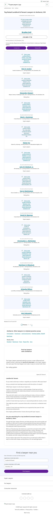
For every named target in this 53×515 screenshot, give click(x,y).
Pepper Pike (26, 342)
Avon (31, 342)
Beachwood (15, 342)
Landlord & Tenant (7, 8)
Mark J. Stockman (26, 117)
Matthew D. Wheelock (26, 265)
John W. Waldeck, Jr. (26, 167)
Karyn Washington (26, 191)
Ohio (13, 8)
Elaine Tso (26, 143)
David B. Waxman (26, 215)
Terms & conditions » (20, 509)
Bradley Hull (26, 32)
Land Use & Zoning (26, 333)
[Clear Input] (47, 460)
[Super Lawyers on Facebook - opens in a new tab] (21, 498)
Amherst (16, 8)
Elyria (20, 342)
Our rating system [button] (11, 367)
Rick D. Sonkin (27, 69)
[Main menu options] (5, 4)
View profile (38, 48)
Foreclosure (17, 333)
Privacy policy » (29, 509)
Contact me (17, 48)
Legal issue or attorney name (11, 458)
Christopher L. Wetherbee (26, 241)
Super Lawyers (8, 478)
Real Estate (9, 336)
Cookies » (36, 509)
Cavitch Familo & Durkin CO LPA (26, 34)
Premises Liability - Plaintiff (38, 333)
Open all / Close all (41, 374)
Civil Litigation (10, 333)
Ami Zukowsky (26, 313)
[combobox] (26, 460)
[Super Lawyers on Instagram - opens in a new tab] (24, 498)
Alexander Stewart (26, 93)
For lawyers (7, 483)
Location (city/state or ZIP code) (12, 464)
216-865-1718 (27, 37)
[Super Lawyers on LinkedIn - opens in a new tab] (32, 498)
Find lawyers (26, 471)
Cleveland (9, 342)
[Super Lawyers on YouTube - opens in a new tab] (28, 498)
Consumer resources (10, 488)
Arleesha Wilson (26, 289)
